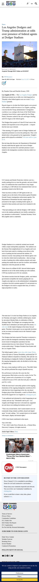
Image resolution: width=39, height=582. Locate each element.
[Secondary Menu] (4, 3)
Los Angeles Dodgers (25, 95)
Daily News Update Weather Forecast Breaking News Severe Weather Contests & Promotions (9, 541)
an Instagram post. (30, 394)
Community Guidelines (9, 518)
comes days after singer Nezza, (27, 352)
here (10, 496)
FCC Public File (7, 520)
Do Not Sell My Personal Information (13, 527)
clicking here (8, 491)
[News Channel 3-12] (13, 3)
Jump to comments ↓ (8, 435)
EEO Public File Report (9, 523)
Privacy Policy (6, 516)
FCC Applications (7, 525)
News (16, 431)
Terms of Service (7, 514)
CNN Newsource (8, 77)
